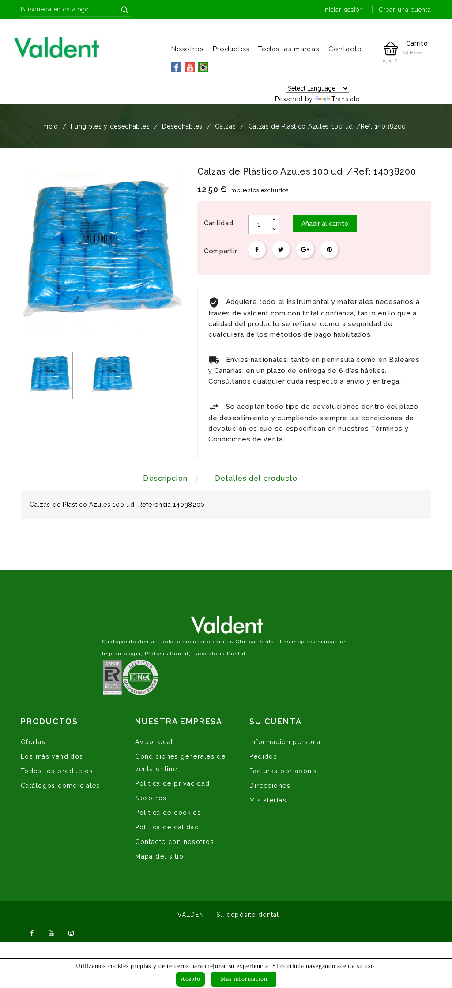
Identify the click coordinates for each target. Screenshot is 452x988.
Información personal (286, 741)
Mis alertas (267, 800)
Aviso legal (154, 741)
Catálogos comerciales (60, 785)
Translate (345, 99)
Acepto (190, 979)
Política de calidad (167, 827)
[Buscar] (124, 9)
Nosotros (187, 49)
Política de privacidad (172, 783)
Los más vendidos (52, 756)
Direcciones (269, 785)
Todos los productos (57, 771)
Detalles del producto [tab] (256, 478)
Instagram (71, 932)
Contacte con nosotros (174, 841)
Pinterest (329, 249)
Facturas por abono (282, 771)
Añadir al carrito (324, 223)
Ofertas (33, 741)
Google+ (305, 249)
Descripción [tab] (165, 478)
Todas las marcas (288, 49)
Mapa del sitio (159, 856)
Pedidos (263, 756)
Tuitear (281, 249)
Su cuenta (275, 721)
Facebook (31, 932)
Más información (243, 979)
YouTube (51, 932)
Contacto (345, 49)
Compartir (257, 249)
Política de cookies (168, 812)
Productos (231, 49)
